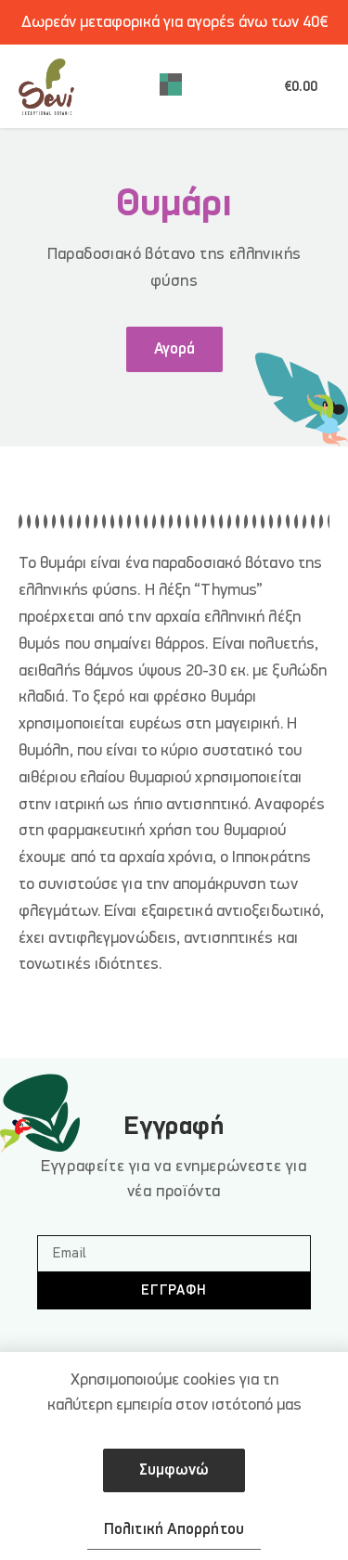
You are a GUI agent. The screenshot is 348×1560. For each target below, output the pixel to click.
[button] (170, 86)
